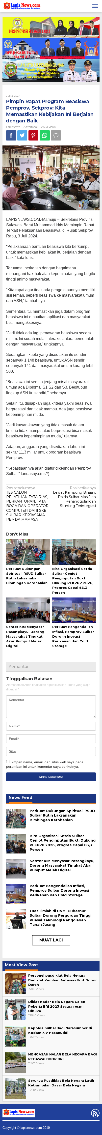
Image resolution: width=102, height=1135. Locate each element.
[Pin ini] (33, 135)
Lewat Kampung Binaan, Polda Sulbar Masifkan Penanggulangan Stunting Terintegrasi (74, 497)
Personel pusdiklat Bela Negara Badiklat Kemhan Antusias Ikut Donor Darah (62, 979)
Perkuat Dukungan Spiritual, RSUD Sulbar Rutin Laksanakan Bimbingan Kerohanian (62, 815)
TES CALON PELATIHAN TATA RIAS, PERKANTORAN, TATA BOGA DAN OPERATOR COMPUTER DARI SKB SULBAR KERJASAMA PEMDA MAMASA (27, 504)
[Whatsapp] (45, 135)
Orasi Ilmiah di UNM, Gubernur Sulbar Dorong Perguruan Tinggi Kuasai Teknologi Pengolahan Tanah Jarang (60, 918)
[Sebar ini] (11, 135)
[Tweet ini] (22, 135)
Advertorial (31, 127)
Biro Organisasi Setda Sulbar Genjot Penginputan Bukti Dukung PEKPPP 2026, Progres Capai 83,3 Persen (63, 843)
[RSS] (95, 1114)
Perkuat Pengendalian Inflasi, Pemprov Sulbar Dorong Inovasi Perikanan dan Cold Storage (73, 636)
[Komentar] (56, 135)
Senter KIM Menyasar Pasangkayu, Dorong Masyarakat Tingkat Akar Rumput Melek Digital (25, 636)
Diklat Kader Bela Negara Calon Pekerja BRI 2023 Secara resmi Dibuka (56, 1006)
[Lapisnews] (21, 6)
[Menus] (95, 6)
